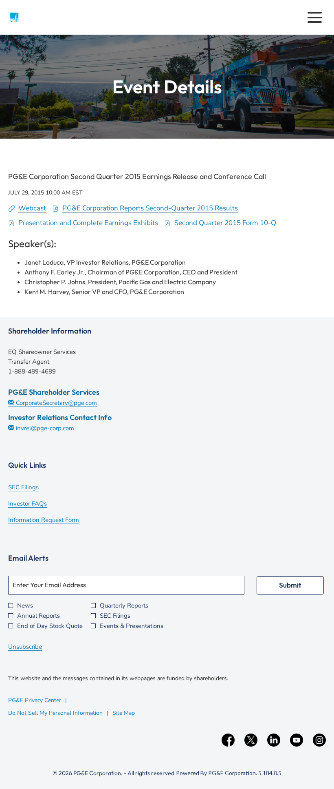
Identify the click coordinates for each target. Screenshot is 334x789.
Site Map (123, 713)
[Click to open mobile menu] (314, 17)
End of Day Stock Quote (50, 626)
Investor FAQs (38, 504)
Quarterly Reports (124, 606)
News (25, 606)
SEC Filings (34, 488)
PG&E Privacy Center (34, 700)
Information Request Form (54, 520)
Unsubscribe (25, 647)
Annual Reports (38, 616)
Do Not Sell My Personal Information (55, 713)
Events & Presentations (131, 626)
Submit (290, 585)
